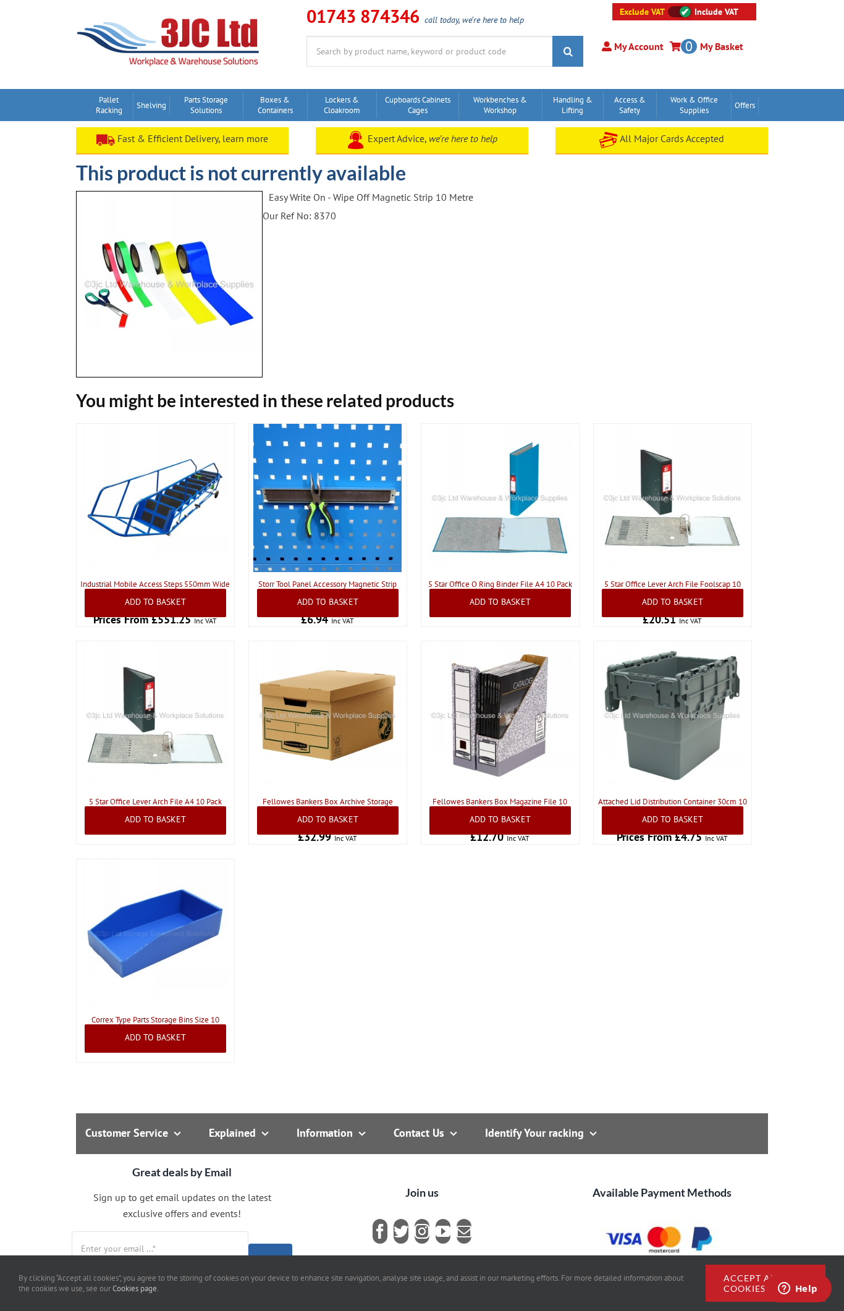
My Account (638, 46)
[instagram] (422, 1231)
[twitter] (401, 1231)
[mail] (464, 1231)
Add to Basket (155, 601)
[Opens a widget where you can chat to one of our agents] (798, 1289)
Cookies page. (135, 1288)
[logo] (168, 15)
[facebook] (380, 1231)
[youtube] (443, 1231)
